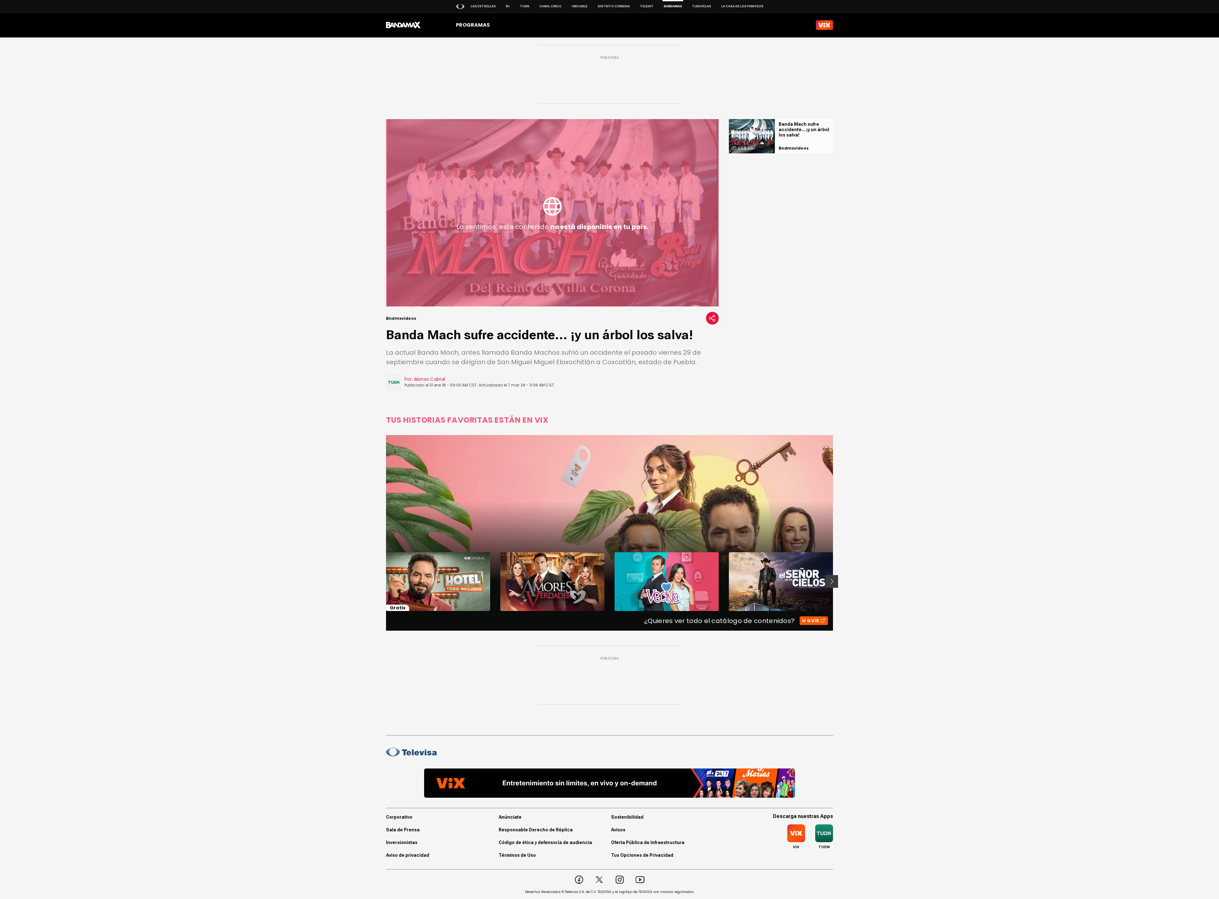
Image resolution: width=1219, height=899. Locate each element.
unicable (580, 6)
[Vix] (824, 25)
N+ (508, 6)
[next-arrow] (831, 581)
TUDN (524, 6)
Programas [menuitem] (473, 25)
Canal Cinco (550, 6)
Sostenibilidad (627, 817)
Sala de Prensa (403, 829)
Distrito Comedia (614, 6)
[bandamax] (403, 25)
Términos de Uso (517, 855)
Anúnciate (510, 817)
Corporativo (399, 817)
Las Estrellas (483, 6)
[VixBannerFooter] (609, 783)
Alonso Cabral (429, 379)
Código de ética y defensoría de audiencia (545, 842)
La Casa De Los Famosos (742, 6)
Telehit (647, 6)
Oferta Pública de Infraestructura (647, 842)
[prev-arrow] (382, 581)
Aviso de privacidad (407, 855)
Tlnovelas (701, 6)
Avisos (618, 829)
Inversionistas (401, 842)
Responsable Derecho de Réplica (536, 829)
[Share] (712, 318)
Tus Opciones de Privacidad (642, 855)
